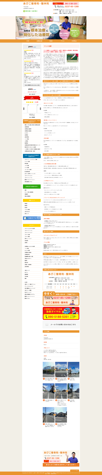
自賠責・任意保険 (28, 264)
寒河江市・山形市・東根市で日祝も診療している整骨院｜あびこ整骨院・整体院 (40, 0)
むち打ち (26, 132)
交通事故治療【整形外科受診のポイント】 (32, 145)
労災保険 (26, 276)
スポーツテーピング (28, 175)
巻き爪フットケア (28, 292)
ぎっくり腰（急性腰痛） (29, 192)
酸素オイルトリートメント (30, 179)
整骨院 (26, 205)
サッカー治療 (27, 161)
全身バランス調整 (28, 290)
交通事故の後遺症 (28, 130)
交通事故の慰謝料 (28, 128)
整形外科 (26, 262)
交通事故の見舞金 (28, 252)
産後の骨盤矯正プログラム (30, 294)
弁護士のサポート (28, 258)
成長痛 (26, 242)
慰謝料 (26, 260)
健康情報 (26, 274)
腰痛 (25, 190)
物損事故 (26, 143)
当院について (27, 270)
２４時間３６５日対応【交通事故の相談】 (32, 149)
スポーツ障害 (27, 236)
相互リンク (27, 213)
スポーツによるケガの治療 (30, 228)
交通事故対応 (27, 254)
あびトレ (26, 272)
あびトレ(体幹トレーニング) (30, 173)
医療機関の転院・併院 (29, 256)
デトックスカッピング (29, 286)
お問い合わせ (27, 211)
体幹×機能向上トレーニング (30, 288)
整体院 (26, 203)
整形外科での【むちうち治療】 (30, 147)
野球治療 (26, 163)
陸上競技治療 (27, 171)
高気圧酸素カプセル (28, 181)
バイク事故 (27, 248)
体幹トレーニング (28, 238)
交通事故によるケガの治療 (30, 246)
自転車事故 (27, 266)
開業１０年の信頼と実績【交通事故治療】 (32, 124)
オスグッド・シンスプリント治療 (31, 159)
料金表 (26, 207)
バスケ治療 (27, 165)
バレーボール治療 (28, 169)
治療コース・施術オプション (30, 284)
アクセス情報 (27, 209)
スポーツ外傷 (27, 234)
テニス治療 (27, 167)
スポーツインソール (28, 177)
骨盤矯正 (26, 194)
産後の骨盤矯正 (28, 196)
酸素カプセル (27, 298)
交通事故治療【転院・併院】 (30, 151)
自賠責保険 (27, 126)
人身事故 (26, 141)
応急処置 (26, 240)
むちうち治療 (27, 250)
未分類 (26, 282)
